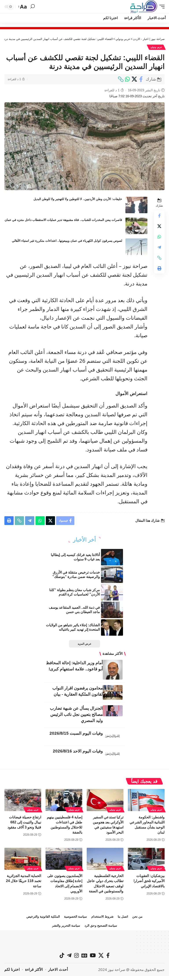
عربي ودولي (156, 47)
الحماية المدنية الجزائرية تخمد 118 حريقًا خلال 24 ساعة (23, 881)
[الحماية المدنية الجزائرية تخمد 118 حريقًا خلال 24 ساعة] (22, 859)
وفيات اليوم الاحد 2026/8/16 (78, 751)
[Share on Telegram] (159, 247)
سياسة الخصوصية (75, 916)
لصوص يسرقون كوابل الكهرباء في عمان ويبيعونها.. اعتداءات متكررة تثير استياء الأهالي (67, 240)
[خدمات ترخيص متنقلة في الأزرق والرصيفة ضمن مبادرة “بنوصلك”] (112, 574)
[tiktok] (62, 955)
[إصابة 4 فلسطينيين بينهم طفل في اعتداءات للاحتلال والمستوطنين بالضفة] (64, 800)
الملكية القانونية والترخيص (43, 916)
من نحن (137, 916)
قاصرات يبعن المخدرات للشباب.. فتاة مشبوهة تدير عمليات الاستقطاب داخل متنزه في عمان (63, 220)
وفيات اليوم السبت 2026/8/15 (76, 733)
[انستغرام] (76, 955)
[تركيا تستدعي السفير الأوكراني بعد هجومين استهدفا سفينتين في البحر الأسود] (105, 800)
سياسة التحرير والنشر (66, 925)
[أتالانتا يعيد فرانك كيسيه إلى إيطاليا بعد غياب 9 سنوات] (112, 557)
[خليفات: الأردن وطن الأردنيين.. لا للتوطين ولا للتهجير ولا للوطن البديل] (136, 205)
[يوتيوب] (93, 955)
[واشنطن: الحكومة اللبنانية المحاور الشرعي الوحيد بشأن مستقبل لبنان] (146, 800)
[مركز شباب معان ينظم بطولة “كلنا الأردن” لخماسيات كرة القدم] (112, 592)
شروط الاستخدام (102, 916)
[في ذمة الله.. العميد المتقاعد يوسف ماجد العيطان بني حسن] (112, 610)
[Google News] (84, 955)
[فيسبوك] (108, 955)
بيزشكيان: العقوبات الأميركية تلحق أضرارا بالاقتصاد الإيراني (149, 881)
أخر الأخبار (84, 539)
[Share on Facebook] (141, 79)
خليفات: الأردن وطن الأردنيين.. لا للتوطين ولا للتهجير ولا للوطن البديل (77, 199)
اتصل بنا (123, 916)
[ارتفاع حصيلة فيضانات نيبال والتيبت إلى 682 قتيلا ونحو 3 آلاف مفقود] (22, 800)
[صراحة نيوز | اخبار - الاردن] (143, 6)
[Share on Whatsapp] (127, 79)
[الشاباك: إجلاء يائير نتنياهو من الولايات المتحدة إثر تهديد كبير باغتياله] (112, 627)
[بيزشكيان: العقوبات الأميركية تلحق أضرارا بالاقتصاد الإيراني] (146, 859)
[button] (161, 6)
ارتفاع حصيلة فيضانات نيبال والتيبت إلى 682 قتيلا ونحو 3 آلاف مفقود (24, 822)
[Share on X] (134, 79)
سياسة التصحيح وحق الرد (100, 925)
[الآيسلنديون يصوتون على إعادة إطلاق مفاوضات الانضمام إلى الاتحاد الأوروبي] (64, 859)
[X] (101, 955)
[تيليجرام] (69, 955)
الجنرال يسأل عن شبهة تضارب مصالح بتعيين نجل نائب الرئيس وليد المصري (76, 714)
